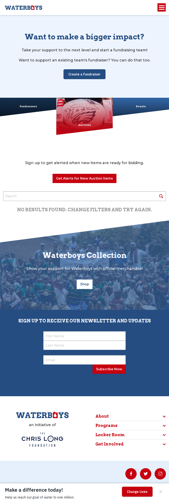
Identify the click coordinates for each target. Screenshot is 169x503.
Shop (84, 284)
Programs (106, 425)
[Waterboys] (24, 7)
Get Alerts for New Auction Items (84, 178)
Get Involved (109, 444)
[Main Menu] (161, 7)
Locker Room (110, 434)
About (102, 416)
